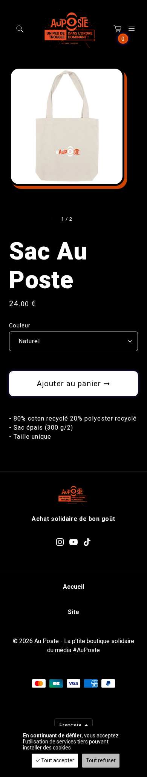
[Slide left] (52, 219)
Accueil (73, 586)
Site (73, 612)
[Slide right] (81, 219)
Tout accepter (57, 760)
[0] (117, 28)
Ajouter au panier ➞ (73, 383)
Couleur (20, 325)
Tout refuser (101, 760)
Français (71, 725)
